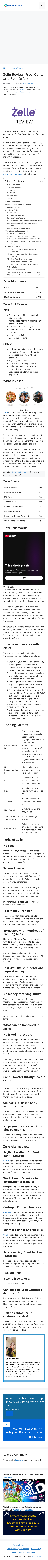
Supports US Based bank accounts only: (25, 239)
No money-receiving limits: (20, 228)
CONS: (12, 193)
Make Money (36, 1549)
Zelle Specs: (11, 198)
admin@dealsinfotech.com (25, 92)
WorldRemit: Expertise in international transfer (24, 255)
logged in (19, 1460)
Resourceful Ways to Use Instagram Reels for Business (23, 1430)
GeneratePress (38, 1556)
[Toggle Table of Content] (39, 181)
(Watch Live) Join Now (22, 1510)
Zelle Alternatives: (14, 246)
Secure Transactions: (18, 215)
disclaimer (21, 89)
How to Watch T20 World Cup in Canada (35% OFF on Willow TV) (25, 1401)
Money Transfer (18, 68)
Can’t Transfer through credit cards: (23, 236)
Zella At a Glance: (13, 185)
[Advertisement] (24, 36)
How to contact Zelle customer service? (25, 275)
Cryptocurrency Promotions (18, 1549)
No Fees (13, 213)
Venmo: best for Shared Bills (21, 262)
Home (6, 68)
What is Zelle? (12, 196)
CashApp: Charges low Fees (21, 259)
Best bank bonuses (21, 472)
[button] (35, 5)
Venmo (6, 1235)
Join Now (7, 1477)
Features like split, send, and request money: (23, 224)
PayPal (6, 1161)
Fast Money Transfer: (18, 218)
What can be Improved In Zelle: (19, 231)
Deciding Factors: (13, 207)
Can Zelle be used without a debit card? (25, 272)
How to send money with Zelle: (19, 204)
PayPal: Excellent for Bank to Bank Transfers (23, 250)
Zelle (5, 412)
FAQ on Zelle (12, 267)
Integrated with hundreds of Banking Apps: (26, 220)
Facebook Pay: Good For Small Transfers (26, 264)
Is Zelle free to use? (17, 270)
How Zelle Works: (13, 201)
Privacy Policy (18, 1545)
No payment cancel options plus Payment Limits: (25, 243)
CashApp (7, 1212)
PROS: (12, 190)
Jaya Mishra (12, 1358)
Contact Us (30, 1545)
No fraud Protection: (17, 234)
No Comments (13, 1410)
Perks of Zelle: (12, 210)
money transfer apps (12, 174)
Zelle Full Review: (13, 188)
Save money (31, 1552)
